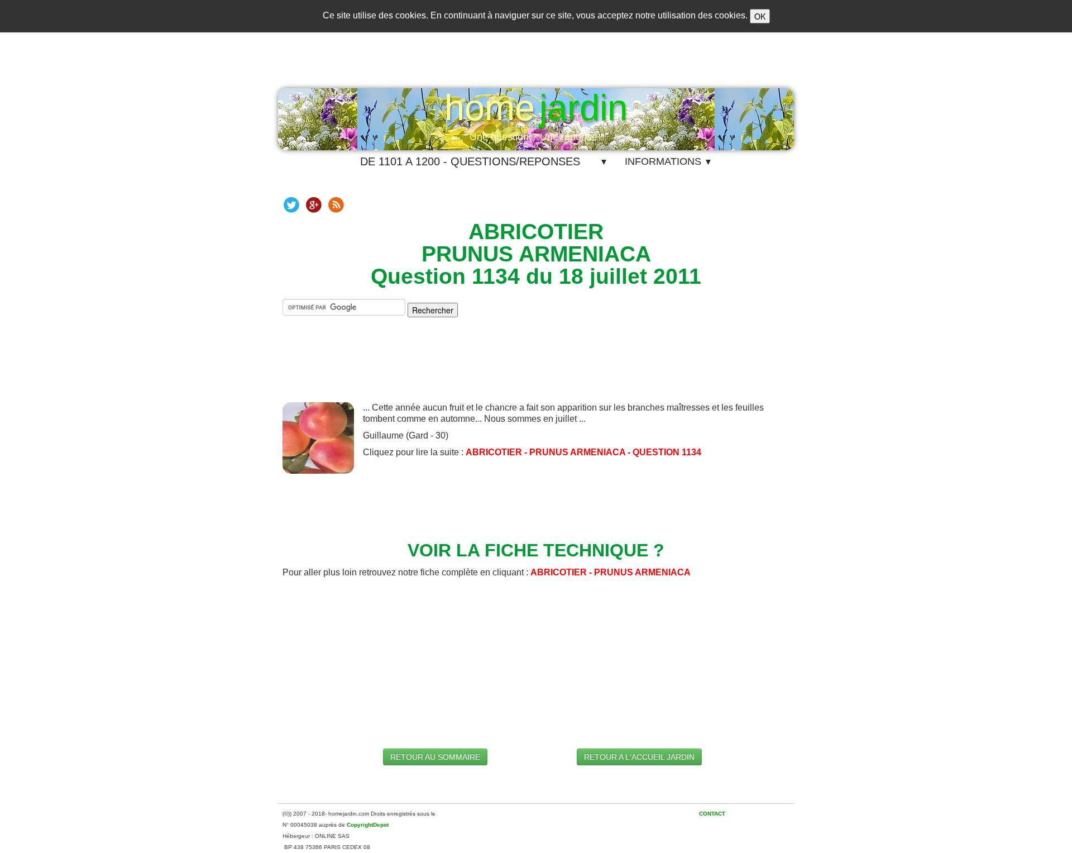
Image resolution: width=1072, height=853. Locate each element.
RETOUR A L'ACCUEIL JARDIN (639, 756)
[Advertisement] (536, 369)
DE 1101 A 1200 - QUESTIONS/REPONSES (470, 161)
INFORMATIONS (668, 161)
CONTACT (712, 814)
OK (759, 16)
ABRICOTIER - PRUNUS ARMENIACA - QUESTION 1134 (583, 452)
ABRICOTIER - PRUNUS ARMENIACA (610, 572)
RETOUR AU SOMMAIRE (435, 756)
